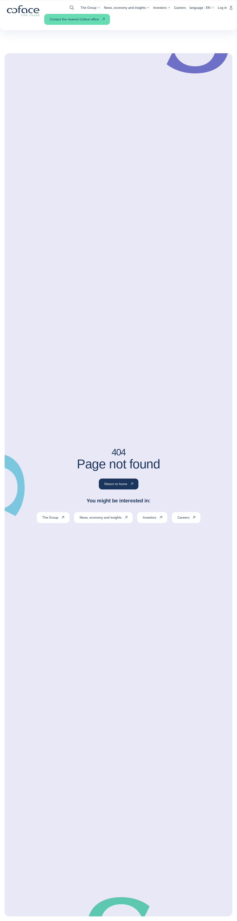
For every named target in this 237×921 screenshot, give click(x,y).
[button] (73, 8)
